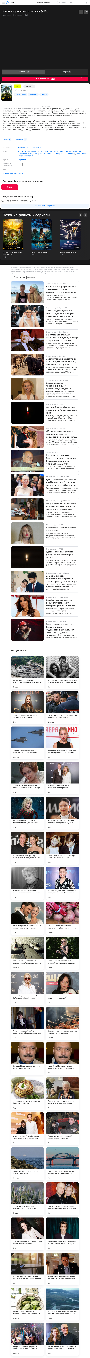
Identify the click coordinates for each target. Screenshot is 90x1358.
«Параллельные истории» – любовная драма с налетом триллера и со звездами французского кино (61, 506)
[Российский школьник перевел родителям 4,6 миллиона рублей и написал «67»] (27, 1269)
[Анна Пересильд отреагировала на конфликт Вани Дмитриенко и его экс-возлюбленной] (27, 848)
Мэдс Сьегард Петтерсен (70, 151)
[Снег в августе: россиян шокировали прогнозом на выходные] (27, 1198)
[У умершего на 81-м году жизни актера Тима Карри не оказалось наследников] (62, 1269)
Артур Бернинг (41, 154)
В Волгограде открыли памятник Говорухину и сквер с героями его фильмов (62, 338)
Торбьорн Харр (24, 151)
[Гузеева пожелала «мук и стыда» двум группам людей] (62, 988)
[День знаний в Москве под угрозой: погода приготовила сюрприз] (62, 953)
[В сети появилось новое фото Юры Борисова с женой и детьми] (62, 1198)
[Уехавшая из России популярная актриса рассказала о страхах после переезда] (62, 743)
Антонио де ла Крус (26, 154)
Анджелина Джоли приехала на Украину (61, 529)
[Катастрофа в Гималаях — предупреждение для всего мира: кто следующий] (27, 672)
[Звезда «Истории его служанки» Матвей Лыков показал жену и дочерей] (62, 1233)
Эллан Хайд (35, 151)
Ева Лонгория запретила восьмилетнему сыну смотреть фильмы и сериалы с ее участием (61, 603)
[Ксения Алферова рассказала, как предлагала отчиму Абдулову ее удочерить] (62, 672)
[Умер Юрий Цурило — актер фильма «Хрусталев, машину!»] (62, 1058)
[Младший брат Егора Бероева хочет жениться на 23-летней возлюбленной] (27, 1128)
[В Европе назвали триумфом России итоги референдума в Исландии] (27, 1339)
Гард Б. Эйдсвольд (25, 156)
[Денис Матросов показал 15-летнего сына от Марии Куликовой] (62, 1128)
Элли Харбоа (81, 154)
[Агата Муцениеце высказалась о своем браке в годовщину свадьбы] (27, 918)
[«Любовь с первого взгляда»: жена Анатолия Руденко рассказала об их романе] (62, 778)
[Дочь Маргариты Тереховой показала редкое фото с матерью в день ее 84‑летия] (27, 778)
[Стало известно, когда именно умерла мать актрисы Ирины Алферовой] (62, 1093)
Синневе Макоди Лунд (50, 151)
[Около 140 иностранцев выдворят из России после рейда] (62, 707)
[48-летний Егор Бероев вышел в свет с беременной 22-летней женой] (62, 1339)
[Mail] (7, 2)
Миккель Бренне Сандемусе (29, 147)
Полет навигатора (68, 252)
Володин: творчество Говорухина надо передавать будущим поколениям (61, 458)
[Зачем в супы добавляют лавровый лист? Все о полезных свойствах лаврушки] (27, 1304)
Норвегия (22, 160)
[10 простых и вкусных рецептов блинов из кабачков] (27, 1093)
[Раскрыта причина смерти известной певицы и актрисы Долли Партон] (27, 813)
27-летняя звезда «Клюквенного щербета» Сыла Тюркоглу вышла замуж (61, 579)
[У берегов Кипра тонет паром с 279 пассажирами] (27, 1163)
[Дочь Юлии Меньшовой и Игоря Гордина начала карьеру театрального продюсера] (62, 848)
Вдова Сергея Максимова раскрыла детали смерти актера (59, 555)
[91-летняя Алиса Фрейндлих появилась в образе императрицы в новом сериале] (27, 1023)
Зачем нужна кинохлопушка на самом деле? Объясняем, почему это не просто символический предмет (61, 362)
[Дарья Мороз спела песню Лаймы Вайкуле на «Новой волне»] (27, 988)
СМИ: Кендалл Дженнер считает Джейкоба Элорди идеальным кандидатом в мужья (60, 313)
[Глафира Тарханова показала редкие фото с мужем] (27, 707)
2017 (15, 90)
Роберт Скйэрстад (67, 154)
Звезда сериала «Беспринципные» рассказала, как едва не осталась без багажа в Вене (61, 386)
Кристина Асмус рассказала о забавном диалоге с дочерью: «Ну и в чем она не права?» (61, 289)
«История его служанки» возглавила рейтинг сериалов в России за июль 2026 (60, 434)
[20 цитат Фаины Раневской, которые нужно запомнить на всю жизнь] (27, 883)
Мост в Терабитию (39, 252)
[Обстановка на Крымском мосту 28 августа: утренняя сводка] (62, 1163)
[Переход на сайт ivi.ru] (9, 187)
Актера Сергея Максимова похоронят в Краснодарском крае (61, 410)
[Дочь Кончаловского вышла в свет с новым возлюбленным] (27, 1233)
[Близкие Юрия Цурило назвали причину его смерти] (27, 1058)
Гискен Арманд (53, 154)
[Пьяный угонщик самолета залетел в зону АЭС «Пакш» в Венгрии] (27, 743)
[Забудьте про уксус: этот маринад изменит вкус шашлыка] (62, 1023)
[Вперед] (85, 215)
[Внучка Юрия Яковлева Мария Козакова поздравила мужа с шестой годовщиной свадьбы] (62, 813)
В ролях (5, 151)
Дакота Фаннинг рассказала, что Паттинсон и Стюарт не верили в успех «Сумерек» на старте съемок (61, 482)
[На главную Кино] (12, 2)
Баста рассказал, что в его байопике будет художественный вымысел (60, 627)
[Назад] (81, 215)
